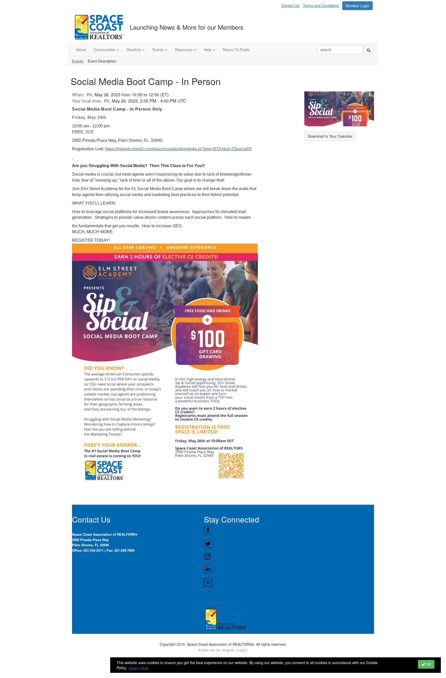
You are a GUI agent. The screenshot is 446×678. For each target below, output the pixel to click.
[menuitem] (291, 4)
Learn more (138, 667)
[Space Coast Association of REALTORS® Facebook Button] (289, 530)
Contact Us (290, 5)
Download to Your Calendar (330, 136)
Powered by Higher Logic (223, 650)
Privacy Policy (215, 602)
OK (428, 664)
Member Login (357, 5)
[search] (368, 49)
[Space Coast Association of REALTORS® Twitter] (289, 544)
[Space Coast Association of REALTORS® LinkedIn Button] (289, 569)
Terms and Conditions (321, 5)
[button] (106, 49)
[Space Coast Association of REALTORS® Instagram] (289, 556)
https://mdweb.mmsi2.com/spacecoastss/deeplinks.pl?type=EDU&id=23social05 (178, 149)
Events (77, 61)
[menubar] (311, 4)
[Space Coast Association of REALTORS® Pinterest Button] (289, 582)
